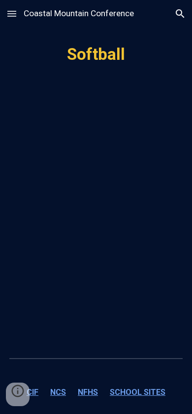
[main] (96, 54)
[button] (12, 13)
